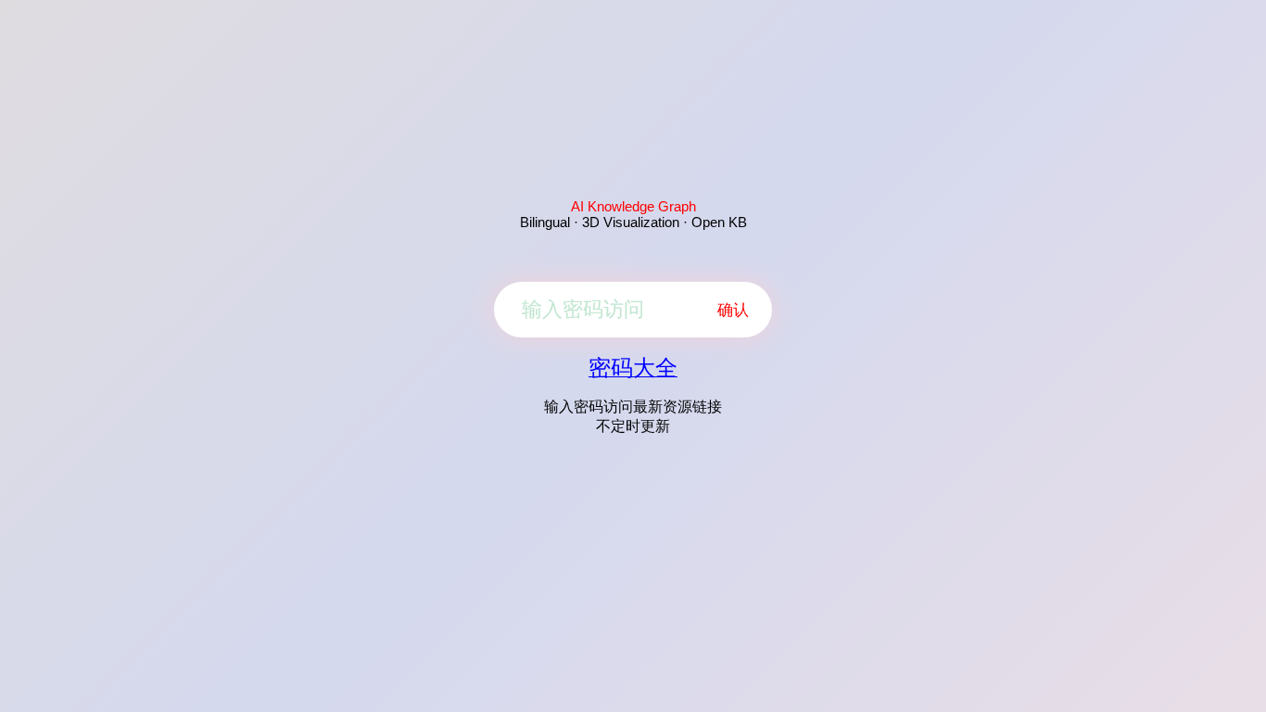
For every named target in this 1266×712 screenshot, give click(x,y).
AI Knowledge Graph (633, 206)
